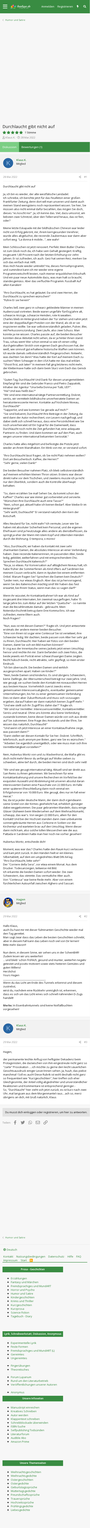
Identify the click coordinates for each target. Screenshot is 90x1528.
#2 (85, 916)
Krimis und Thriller (22, 1301)
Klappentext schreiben (25, 1419)
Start (24, 1260)
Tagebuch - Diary (21, 1316)
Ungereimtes (19, 1358)
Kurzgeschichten (21, 1305)
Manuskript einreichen (25, 1407)
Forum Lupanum (21, 1377)
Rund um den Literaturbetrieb (29, 1381)
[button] (5, 6)
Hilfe (70, 1256)
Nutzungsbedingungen (30, 1256)
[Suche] (85, 6)
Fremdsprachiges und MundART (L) (33, 1350)
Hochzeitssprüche (22, 1502)
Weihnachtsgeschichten (26, 1472)
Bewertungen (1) (32, 147)
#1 (85, 177)
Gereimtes (17, 1354)
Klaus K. (10, 137)
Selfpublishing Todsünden (27, 1430)
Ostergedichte (20, 1483)
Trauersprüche (20, 1499)
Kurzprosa (17, 1309)
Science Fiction (20, 1312)
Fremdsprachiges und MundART (31, 1286)
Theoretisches (20, 1369)
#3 (85, 1042)
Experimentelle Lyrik (23, 1343)
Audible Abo (18, 1438)
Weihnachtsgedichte (24, 1476)
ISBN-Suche (18, 1426)
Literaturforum (20, 1434)
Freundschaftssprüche (25, 1495)
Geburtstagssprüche (24, 1487)
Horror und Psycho (23, 1290)
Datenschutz (56, 1256)
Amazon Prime (20, 1441)
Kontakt (8, 1256)
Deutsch (11, 1249)
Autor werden (19, 1415)
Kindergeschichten (22, 1297)
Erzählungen (19, 1278)
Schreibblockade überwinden (29, 1423)
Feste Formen (19, 1347)
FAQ (78, 1256)
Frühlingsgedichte (22, 1506)
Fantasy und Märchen (24, 1282)
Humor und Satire (22, 1293)
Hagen (20, 899)
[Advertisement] (45, 71)
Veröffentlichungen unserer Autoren (34, 1384)
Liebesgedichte (20, 1510)
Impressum (10, 1260)
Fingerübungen (20, 1365)
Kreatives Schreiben (24, 1411)
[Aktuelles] (78, 6)
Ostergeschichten (22, 1480)
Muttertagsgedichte (23, 1491)
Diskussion (9, 147)
